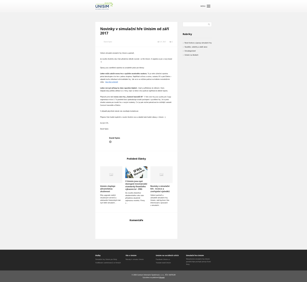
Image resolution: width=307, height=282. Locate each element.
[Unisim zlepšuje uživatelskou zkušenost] (111, 174)
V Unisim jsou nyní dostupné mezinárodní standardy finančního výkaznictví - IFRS (136, 185)
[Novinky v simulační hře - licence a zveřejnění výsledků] (161, 174)
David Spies (108, 42)
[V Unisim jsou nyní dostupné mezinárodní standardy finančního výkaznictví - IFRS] (136, 172)
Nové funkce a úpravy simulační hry (198, 43)
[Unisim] (104, 6)
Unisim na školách (191, 55)
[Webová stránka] (110, 142)
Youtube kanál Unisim (163, 263)
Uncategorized (190, 51)
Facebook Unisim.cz (163, 259)
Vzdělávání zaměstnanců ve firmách (108, 263)
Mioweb (162, 277)
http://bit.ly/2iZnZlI (111, 82)
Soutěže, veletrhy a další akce (196, 47)
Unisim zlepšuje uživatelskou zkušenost (107, 189)
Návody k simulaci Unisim (135, 259)
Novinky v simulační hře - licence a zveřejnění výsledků (160, 189)
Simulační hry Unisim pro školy (106, 259)
